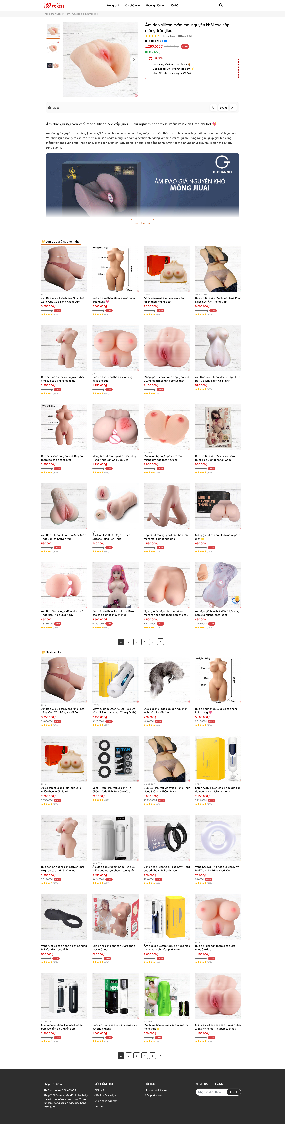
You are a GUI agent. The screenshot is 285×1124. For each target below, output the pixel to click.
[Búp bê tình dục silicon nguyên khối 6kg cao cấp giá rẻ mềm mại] (64, 348)
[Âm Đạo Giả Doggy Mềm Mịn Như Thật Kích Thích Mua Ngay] (64, 585)
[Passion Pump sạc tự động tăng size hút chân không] (115, 996)
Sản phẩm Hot (153, 1095)
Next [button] (134, 59)
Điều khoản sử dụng (105, 1095)
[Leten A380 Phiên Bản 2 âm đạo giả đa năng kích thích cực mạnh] (218, 759)
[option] (53, 30)
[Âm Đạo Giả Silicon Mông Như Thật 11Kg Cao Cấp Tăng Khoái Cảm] (64, 269)
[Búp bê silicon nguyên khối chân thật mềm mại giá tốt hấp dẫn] (167, 506)
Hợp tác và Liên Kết (156, 1090)
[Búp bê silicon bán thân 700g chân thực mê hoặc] (115, 917)
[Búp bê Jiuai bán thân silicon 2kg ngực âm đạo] (115, 348)
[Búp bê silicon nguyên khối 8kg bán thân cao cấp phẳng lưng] (64, 427)
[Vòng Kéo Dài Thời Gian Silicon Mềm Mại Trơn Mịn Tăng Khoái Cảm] (218, 838)
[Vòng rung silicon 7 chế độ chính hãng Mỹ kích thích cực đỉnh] (64, 917)
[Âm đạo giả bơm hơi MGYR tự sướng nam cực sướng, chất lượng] (218, 585)
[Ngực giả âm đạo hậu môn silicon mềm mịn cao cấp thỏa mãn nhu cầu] (167, 585)
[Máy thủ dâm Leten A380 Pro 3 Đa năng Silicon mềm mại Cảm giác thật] (115, 680)
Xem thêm (141, 223)
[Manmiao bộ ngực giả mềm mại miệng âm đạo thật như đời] (167, 427)
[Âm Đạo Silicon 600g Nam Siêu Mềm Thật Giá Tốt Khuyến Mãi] (64, 506)
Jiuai (164, 40)
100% (223, 107)
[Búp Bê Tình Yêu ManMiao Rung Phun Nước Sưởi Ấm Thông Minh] (218, 269)
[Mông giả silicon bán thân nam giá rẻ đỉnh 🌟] (218, 506)
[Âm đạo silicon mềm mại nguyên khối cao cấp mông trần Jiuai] (100, 59)
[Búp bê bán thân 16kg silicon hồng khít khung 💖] (115, 269)
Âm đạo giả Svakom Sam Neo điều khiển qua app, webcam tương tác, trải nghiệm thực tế (113, 870)
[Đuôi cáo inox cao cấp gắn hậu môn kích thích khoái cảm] (167, 680)
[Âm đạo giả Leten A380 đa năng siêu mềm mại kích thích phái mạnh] (167, 917)
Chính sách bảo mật (105, 1100)
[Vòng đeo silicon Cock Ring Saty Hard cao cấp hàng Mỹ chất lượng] (167, 838)
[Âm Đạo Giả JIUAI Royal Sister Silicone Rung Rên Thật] (115, 506)
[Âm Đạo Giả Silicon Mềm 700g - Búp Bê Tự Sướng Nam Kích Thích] (218, 348)
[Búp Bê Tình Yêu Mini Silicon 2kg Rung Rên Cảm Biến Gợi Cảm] (218, 427)
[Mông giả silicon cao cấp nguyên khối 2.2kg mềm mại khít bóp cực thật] (167, 348)
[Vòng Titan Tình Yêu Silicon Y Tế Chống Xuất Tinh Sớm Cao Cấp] (115, 759)
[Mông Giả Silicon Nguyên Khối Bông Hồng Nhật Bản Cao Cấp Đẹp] (115, 427)
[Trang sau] (160, 641)
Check (234, 1092)
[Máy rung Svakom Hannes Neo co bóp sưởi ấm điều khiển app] (64, 996)
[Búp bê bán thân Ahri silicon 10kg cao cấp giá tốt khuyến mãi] (115, 585)
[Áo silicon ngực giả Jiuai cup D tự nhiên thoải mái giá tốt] (167, 269)
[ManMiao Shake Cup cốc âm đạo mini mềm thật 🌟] (167, 996)
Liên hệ (98, 1106)
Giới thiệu (99, 1090)
